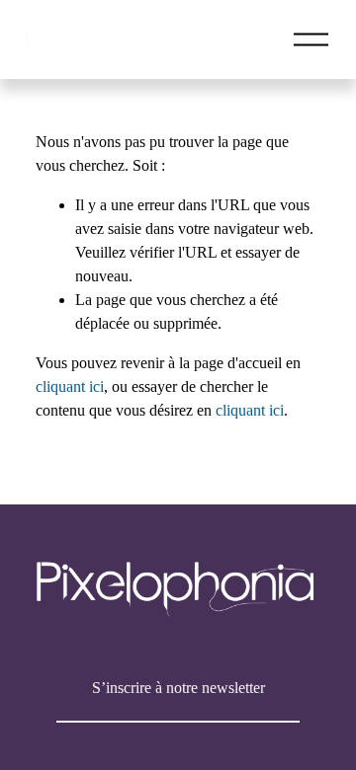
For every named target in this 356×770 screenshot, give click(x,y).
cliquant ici (70, 386)
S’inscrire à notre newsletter (178, 687)
